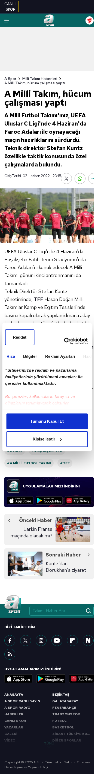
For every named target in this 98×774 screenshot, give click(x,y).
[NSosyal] (88, 640)
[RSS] (9, 654)
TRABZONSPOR (66, 714)
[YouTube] (56, 640)
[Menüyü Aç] (6, 20)
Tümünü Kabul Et (47, 421)
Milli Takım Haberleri (39, 78)
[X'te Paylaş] (66, 178)
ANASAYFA (13, 694)
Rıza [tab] (10, 356)
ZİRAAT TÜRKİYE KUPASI (73, 734)
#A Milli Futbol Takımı (29, 463)
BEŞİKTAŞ (60, 694)
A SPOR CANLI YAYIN (22, 701)
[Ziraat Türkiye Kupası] (89, 20)
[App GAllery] (78, 500)
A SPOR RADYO (17, 707)
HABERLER (13, 714)
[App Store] (20, 500)
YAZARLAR (13, 727)
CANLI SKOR (15, 721)
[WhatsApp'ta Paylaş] (80, 178)
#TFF (65, 463)
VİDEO (9, 740)
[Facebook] (9, 640)
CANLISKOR (10, 6)
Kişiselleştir (44, 439)
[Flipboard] (72, 640)
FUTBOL (59, 721)
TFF (38, 299)
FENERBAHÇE (64, 707)
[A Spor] (49, 20)
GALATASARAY (65, 701)
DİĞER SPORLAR (66, 740)
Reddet (20, 337)
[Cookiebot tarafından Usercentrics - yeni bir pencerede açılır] (66, 341)
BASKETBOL (63, 727)
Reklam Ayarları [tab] (60, 356)
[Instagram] (41, 640)
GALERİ (10, 734)
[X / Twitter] (25, 640)
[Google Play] (49, 500)
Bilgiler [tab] (30, 356)
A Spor (10, 78)
